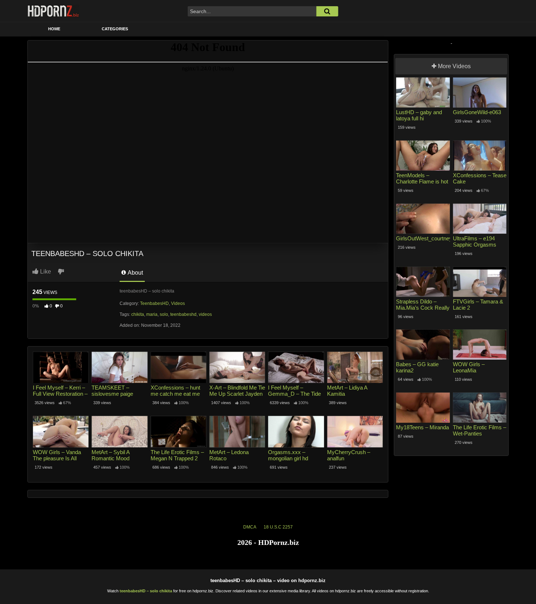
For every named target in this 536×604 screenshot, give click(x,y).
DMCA (249, 527)
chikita (137, 314)
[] (327, 11)
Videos (178, 303)
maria (152, 314)
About (135, 273)
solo (164, 314)
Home (54, 29)
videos (205, 314)
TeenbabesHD (154, 303)
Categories (115, 29)
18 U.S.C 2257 (278, 527)
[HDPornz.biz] (53, 11)
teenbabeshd (183, 314)
